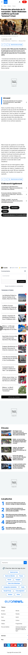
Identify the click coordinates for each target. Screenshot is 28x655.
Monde (9, 6)
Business (3, 614)
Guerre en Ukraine (10, 576)
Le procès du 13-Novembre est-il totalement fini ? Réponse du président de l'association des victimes (11, 188)
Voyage (3, 620)
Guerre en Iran (14, 572)
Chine (18, 594)
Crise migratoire (20, 591)
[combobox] (14, 562)
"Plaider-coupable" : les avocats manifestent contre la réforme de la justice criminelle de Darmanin (12, 201)
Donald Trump (7, 591)
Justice (5, 207)
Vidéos (3, 623)
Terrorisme (15, 207)
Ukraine (10, 594)
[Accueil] (1, 6)
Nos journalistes (5, 627)
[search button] (25, 562)
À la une (4, 428)
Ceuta (22, 587)
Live (24, 1)
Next (2, 617)
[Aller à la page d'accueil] (5, 2)
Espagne (18, 579)
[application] (14, 27)
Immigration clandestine (10, 587)
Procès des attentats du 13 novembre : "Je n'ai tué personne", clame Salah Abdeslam (13, 102)
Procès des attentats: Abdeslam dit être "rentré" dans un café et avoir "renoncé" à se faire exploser (11, 194)
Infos (5, 6)
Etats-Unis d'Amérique (14, 583)
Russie (9, 579)
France (13, 6)
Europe (3, 610)
